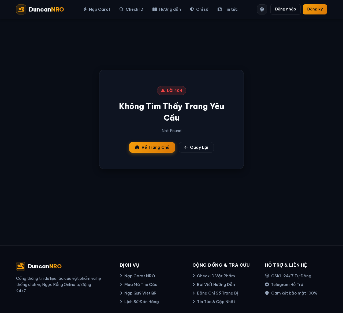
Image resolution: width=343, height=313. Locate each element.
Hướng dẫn (170, 9)
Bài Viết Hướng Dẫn (216, 284)
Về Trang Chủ (155, 147)
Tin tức (231, 9)
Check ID (134, 9)
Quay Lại (199, 147)
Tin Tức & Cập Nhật (216, 301)
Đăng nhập (285, 9)
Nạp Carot (99, 9)
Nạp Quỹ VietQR (140, 293)
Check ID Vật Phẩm (216, 275)
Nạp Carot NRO (139, 275)
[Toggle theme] (262, 9)
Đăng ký (315, 9)
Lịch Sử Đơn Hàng (141, 301)
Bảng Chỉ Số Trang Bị (217, 293)
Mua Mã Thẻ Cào (141, 284)
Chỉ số (202, 9)
